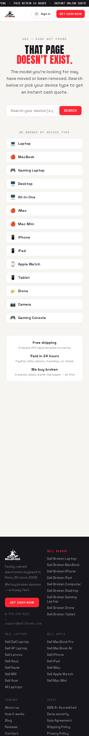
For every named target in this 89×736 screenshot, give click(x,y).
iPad (18, 250)
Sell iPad (53, 661)
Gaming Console (28, 317)
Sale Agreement (59, 720)
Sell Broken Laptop (61, 559)
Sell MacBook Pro (60, 642)
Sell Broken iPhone (61, 571)
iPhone (20, 237)
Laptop (20, 143)
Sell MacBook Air (59, 648)
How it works (14, 714)
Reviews (11, 727)
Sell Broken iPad (59, 578)
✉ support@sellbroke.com (23, 622)
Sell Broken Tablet (61, 614)
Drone (19, 291)
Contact (12, 733)
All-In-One (22, 197)
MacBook (22, 157)
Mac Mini (22, 224)
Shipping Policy (58, 727)
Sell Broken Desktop (62, 591)
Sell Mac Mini (57, 680)
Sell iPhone (55, 655)
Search (70, 110)
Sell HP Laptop (16, 648)
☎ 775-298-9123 (17, 614)
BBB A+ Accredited (61, 707)
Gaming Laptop (27, 170)
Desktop (21, 183)
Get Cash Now (71, 14)
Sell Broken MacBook (63, 565)
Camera (20, 304)
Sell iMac (54, 668)
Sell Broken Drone (60, 608)
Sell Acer (11, 680)
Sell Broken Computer (64, 584)
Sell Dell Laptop (17, 642)
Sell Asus (12, 661)
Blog (8, 720)
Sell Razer (12, 668)
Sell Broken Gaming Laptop (62, 599)
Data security (58, 714)
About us (12, 707)
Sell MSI (11, 674)
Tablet (20, 277)
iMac (18, 210)
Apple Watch (25, 264)
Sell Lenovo (13, 655)
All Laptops (13, 687)
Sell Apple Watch (60, 674)
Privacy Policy (58, 733)
